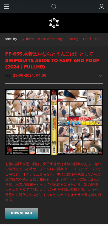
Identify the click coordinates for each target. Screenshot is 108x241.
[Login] (101, 6)
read (87, 39)
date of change (51, 39)
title (98, 39)
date (30, 39)
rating (74, 39)
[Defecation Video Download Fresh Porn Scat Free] (54, 23)
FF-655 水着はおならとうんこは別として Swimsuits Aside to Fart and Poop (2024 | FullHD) (52, 60)
